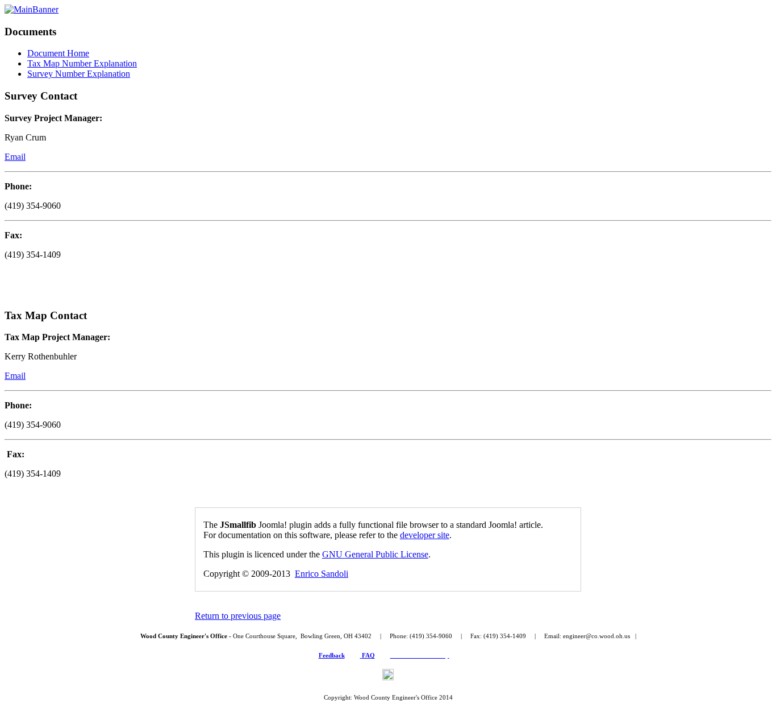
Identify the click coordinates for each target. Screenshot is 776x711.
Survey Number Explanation (78, 73)
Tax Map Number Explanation (82, 63)
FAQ (368, 655)
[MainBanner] (32, 9)
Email (15, 157)
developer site (424, 535)
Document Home (58, 53)
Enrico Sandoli (321, 573)
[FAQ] (361, 655)
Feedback (332, 655)
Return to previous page (238, 616)
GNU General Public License (375, 554)
